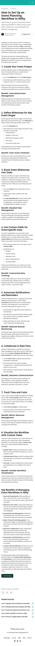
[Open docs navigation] (32, 2)
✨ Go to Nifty (7, 576)
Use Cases (13, 8)
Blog (24, 638)
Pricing (14, 638)
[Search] (29, 2)
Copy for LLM (26, 34)
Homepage (7, 638)
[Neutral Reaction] (7, 592)
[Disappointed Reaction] (3, 592)
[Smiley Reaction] (11, 592)
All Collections (4, 8)
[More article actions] (32, 34)
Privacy (29, 638)
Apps (19, 638)
